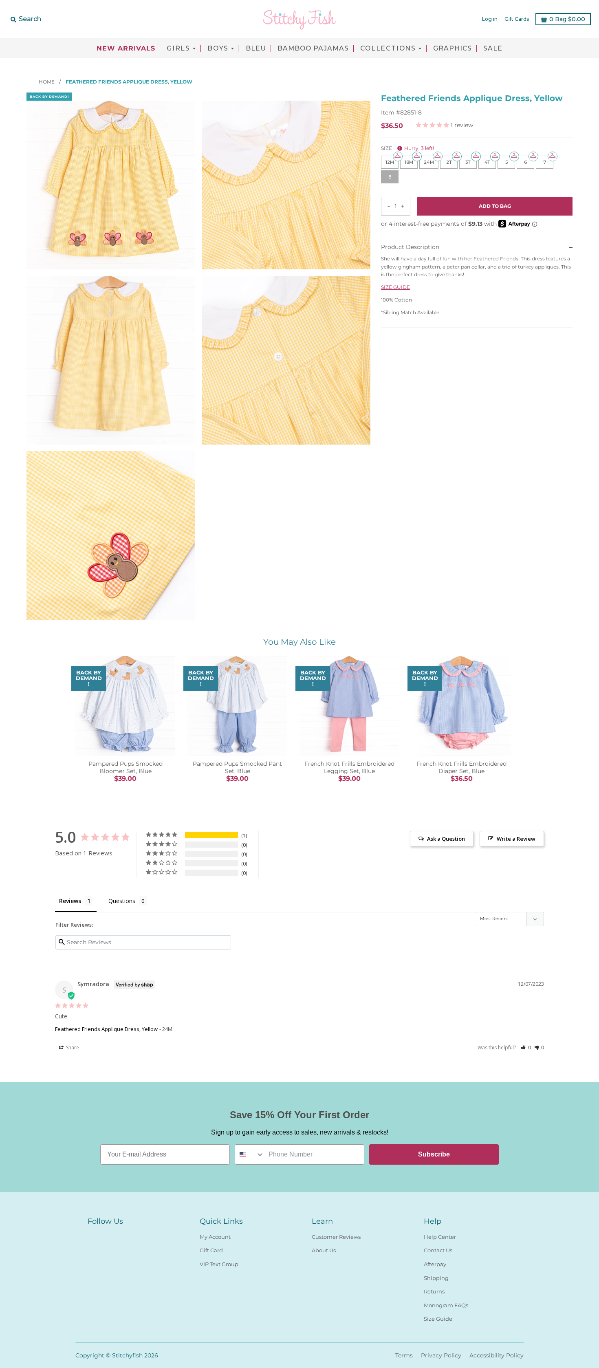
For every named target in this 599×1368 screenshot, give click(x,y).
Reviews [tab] (70, 901)
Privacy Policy (441, 1355)
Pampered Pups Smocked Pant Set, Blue (237, 767)
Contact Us (438, 1250)
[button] (526, 1047)
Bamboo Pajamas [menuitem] (313, 48)
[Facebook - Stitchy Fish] (92, 1235)
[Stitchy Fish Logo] (299, 19)
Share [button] (72, 1047)
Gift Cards (516, 19)
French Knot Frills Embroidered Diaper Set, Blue (461, 767)
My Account (215, 1237)
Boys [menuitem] (218, 48)
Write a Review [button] (516, 838)
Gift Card (211, 1250)
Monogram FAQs (446, 1305)
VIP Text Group (219, 1264)
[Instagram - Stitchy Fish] (107, 1235)
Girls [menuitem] (178, 48)
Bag (567, 19)
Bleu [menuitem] (256, 48)
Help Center (440, 1237)
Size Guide (438, 1318)
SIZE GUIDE (395, 287)
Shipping (436, 1278)
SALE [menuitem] (492, 48)
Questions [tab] (121, 901)
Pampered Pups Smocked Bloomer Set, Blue (125, 767)
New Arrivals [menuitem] (126, 48)
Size (407, 148)
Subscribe (434, 1154)
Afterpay (435, 1264)
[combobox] (249, 1154)
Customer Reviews (336, 1237)
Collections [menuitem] (388, 48)
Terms (404, 1355)
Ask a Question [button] (446, 838)
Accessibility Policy (496, 1355)
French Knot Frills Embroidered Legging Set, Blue (349, 767)
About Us (324, 1250)
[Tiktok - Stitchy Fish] (122, 1235)
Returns (434, 1291)
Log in (490, 19)
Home (47, 82)
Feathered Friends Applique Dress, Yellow (106, 1029)
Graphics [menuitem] (452, 48)
